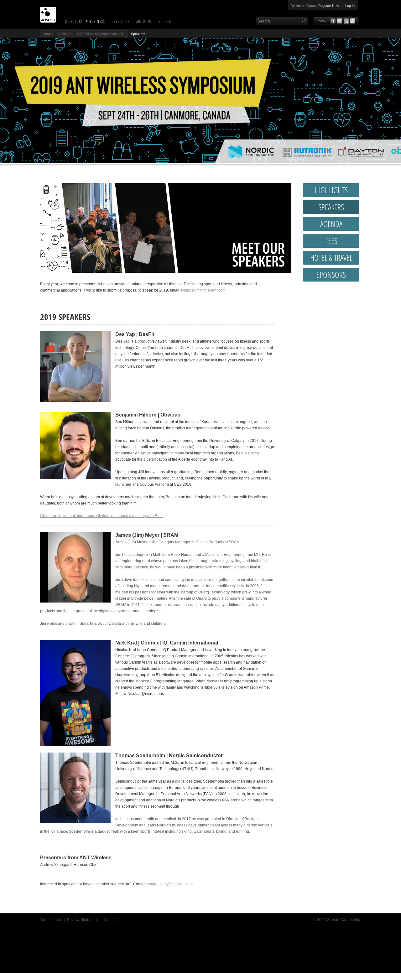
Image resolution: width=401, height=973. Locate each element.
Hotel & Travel (331, 257)
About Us (144, 21)
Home (47, 34)
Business (97, 21)
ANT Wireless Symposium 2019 (101, 34)
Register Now (328, 6)
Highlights (331, 190)
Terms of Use (51, 920)
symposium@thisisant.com (203, 290)
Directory (74, 21)
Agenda (331, 224)
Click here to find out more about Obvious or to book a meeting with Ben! (101, 516)
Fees (331, 240)
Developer (121, 21)
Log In (350, 6)
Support (166, 21)
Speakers (331, 207)
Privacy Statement (83, 920)
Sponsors (331, 274)
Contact (110, 920)
